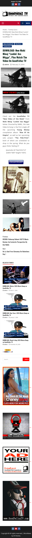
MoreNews (27, 533)
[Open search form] (18, 23)
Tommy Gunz (7, 46)
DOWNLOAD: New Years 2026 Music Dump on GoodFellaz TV (16, 314)
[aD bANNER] (17, 461)
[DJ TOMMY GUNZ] (16, 4)
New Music (19, 44)
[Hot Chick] (17, 387)
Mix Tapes (20, 333)
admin (6, 65)
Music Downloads (8, 44)
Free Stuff (12, 279)
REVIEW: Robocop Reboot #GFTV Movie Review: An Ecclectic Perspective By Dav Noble (15, 240)
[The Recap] (17, 427)
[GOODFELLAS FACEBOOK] (19, 4)
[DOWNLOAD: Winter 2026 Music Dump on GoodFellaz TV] (16, 275)
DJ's (6, 279)
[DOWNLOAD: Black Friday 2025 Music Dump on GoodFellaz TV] (16, 329)
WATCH (28, 23)
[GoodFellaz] (17, 501)
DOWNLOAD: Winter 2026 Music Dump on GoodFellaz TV (15, 287)
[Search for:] (13, 359)
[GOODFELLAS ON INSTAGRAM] (13, 4)
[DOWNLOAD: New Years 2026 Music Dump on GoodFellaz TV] (16, 302)
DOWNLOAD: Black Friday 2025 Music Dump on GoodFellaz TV (15, 341)
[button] (3, 23)
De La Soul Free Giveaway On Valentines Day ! (16, 251)
